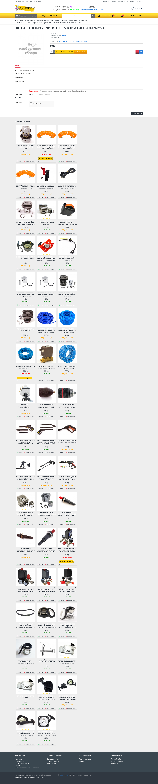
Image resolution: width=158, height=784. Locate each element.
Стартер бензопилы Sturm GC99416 (25, 696)
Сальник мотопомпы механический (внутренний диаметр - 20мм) (25, 661)
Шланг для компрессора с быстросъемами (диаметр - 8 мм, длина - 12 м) (25, 186)
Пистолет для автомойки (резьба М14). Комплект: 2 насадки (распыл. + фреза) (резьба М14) (46, 442)
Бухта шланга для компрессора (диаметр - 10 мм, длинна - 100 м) (25, 366)
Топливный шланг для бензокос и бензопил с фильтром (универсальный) (67, 258)
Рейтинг (18, 95)
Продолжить (136, 113)
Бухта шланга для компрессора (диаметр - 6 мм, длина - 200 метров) (46, 330)
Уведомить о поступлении (45, 158)
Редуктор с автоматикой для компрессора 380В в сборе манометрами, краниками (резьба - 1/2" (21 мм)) (67, 589)
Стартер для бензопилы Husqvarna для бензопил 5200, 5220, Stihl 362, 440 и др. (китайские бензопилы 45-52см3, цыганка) (46, 258)
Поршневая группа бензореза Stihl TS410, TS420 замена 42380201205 (46, 514)
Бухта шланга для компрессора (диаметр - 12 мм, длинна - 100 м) (67, 366)
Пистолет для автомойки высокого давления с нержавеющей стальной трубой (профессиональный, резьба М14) (25, 478)
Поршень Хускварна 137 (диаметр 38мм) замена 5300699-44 (46, 294)
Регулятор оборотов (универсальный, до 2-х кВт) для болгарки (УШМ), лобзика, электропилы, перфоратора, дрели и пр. (67, 222)
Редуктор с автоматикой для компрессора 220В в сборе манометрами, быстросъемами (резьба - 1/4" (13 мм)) (25, 589)
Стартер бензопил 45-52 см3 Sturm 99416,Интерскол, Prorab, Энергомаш (67, 661)
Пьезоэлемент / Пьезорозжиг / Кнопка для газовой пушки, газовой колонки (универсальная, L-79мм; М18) (25, 550)
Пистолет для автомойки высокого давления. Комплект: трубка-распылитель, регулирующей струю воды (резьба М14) (46, 478)
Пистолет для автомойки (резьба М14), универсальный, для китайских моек (25, 442)
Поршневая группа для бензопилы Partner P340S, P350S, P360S (67, 294)
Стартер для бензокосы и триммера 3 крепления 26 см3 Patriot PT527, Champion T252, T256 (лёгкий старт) (25, 733)
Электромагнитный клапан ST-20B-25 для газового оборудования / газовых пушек (46, 366)
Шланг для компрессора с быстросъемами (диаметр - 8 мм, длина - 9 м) (67, 147)
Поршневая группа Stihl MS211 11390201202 (25, 329)
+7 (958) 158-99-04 (66, 9)
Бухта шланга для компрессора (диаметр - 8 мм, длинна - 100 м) (67, 330)
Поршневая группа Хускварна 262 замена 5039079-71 (46, 222)
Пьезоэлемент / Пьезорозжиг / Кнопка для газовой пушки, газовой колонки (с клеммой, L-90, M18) (67, 514)
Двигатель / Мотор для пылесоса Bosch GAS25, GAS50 (25, 147)
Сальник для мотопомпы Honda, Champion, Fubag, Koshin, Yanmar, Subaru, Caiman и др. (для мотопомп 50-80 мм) (46, 625)
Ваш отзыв (19, 82)
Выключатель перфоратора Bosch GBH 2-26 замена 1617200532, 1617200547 (46, 186)
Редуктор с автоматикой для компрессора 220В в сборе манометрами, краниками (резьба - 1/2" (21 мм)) (46, 589)
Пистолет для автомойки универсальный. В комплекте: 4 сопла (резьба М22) (67, 478)
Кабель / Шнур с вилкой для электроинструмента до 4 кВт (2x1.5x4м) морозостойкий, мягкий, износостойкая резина (67, 186)
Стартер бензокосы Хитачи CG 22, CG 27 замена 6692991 (25, 257)
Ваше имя (18, 77)
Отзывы (17, 66)
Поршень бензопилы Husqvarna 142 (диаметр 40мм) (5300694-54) (25, 294)
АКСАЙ (64, 35)
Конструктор (64, 775)
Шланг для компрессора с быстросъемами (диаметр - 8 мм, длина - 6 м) (46, 147)
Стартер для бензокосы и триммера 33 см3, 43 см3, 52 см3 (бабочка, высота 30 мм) (46, 733)
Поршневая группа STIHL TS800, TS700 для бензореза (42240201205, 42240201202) (25, 514)
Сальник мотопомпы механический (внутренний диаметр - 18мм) (67, 625)
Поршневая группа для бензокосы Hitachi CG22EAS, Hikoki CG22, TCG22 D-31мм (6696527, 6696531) (25, 222)
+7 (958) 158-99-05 (64, 7)
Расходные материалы (27, 20)
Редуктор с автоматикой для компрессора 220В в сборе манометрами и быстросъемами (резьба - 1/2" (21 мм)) (67, 550)
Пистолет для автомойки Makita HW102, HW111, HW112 (67, 441)
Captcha (18, 102)
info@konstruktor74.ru (92, 9)
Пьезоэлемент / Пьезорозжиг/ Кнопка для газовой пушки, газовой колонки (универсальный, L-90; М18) (46, 550)
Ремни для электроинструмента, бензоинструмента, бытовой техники (62, 20)
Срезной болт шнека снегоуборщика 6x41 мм (46, 660)
